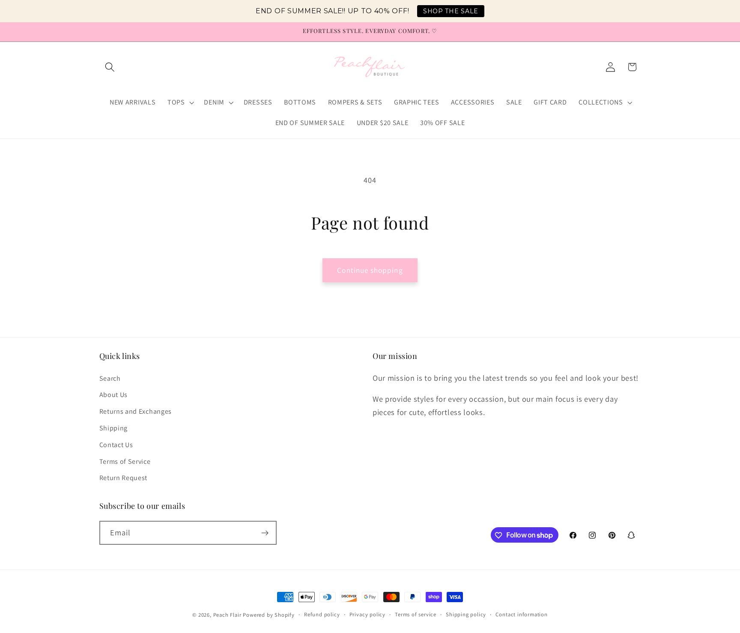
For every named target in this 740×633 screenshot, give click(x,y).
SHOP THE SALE (450, 11)
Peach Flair (227, 614)
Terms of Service (125, 461)
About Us (113, 395)
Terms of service (415, 614)
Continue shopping (370, 270)
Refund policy (322, 614)
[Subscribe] (265, 533)
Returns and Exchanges (135, 411)
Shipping (113, 428)
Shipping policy (466, 614)
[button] (110, 67)
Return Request (123, 477)
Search (110, 378)
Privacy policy (367, 614)
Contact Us (116, 444)
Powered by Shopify (269, 614)
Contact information (521, 614)
